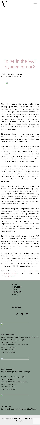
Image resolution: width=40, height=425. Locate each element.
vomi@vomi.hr (9, 276)
